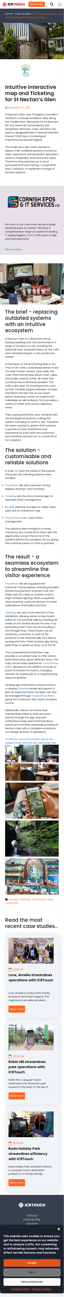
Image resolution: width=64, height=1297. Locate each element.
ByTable (9, 507)
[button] (58, 1229)
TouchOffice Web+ (16, 518)
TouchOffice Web (42, 899)
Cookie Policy (20, 1289)
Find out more (13, 249)
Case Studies (23, 13)
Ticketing (10, 496)
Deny (32, 1272)
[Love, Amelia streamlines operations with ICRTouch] (31, 951)
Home (8, 13)
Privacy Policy (41, 1289)
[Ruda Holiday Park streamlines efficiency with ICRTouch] (31, 1124)
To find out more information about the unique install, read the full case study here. (31, 741)
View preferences (32, 1282)
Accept (32, 1263)
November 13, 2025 (19, 107)
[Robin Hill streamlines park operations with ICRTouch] (31, 1037)
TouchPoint (12, 485)
